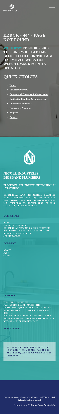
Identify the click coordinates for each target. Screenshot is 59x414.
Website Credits (50, 405)
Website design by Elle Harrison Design (29, 405)
